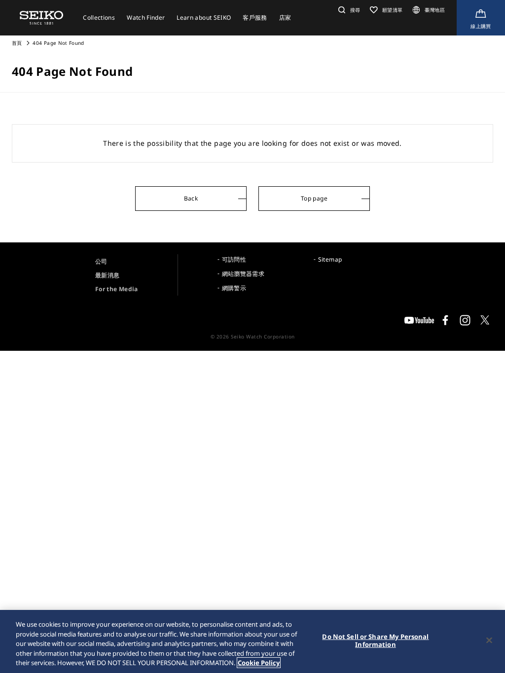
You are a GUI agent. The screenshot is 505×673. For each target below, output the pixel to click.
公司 (101, 261)
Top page (314, 198)
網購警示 (234, 288)
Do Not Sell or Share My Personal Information (375, 640)
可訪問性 (234, 259)
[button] (348, 10)
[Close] (489, 640)
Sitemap (330, 259)
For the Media (116, 289)
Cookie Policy (259, 662)
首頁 (17, 42)
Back (191, 198)
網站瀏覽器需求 (243, 273)
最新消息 (107, 275)
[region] (252, 641)
